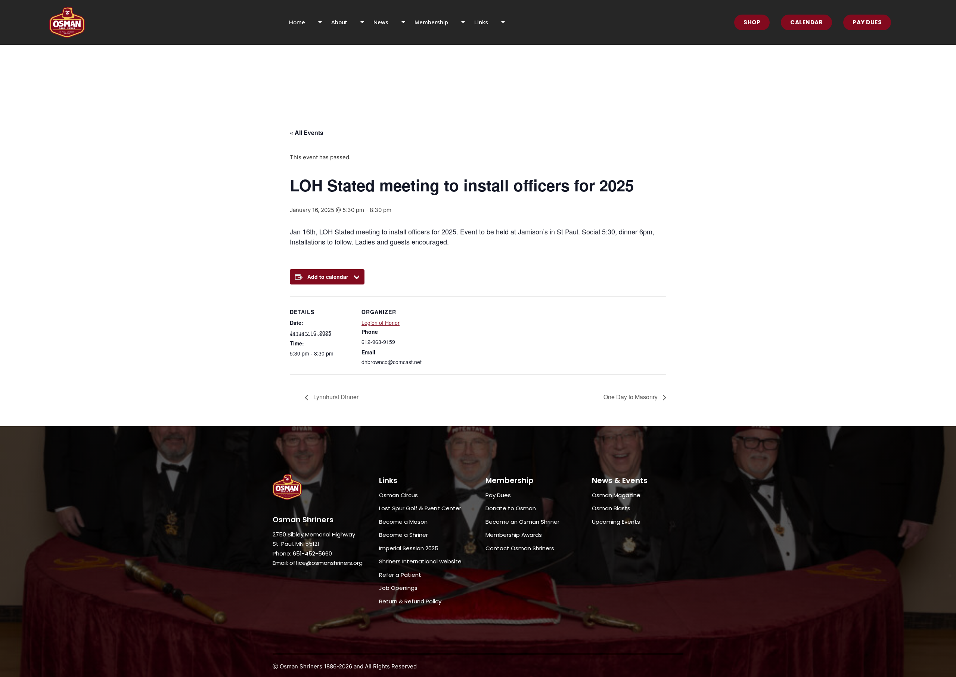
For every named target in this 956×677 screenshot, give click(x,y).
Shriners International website (420, 561)
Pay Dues (867, 22)
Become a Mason (403, 522)
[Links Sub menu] (507, 22)
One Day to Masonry (631, 397)
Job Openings (398, 588)
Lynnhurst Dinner (335, 397)
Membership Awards (513, 535)
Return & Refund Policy (410, 601)
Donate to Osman (510, 508)
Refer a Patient (400, 575)
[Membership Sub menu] (467, 22)
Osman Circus (398, 495)
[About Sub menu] (366, 22)
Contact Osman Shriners (519, 548)
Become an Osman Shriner (522, 522)
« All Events (306, 132)
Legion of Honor (380, 322)
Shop (752, 22)
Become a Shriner (403, 535)
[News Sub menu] (408, 22)
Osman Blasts (611, 508)
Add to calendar (327, 276)
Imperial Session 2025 (408, 548)
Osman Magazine (616, 495)
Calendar (806, 22)
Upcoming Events (616, 522)
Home (297, 22)
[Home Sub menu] (324, 22)
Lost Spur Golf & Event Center (420, 508)
